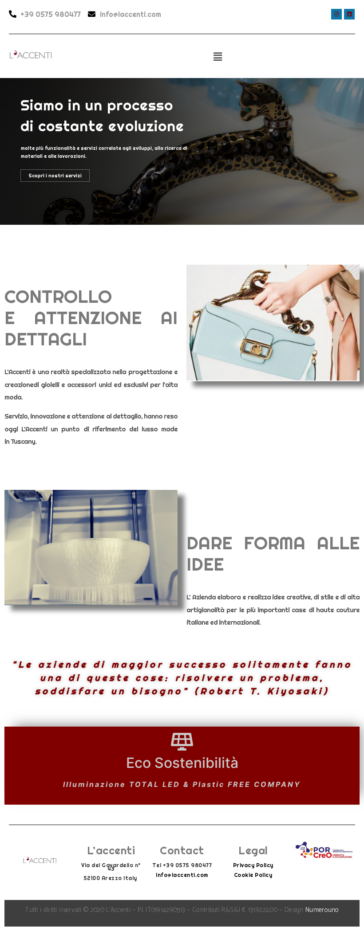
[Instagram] (336, 14)
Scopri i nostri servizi (55, 175)
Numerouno (322, 909)
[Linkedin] (349, 14)
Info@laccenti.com (182, 875)
